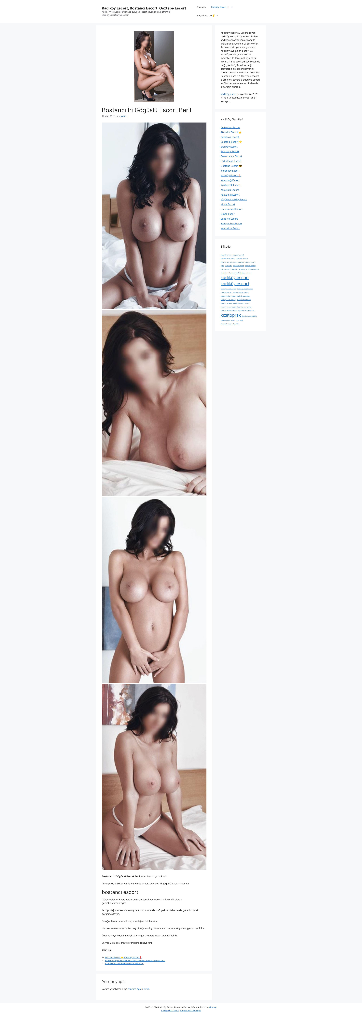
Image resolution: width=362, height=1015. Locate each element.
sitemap (213, 1007)
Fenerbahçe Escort (231, 156)
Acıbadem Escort (230, 127)
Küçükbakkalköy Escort (234, 199)
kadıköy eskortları (243, 296)
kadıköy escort (229, 94)
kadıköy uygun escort (228, 307)
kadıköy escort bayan (228, 289)
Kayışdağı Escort (230, 180)
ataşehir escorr (226, 255)
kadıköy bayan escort (243, 273)
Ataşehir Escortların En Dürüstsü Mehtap (124, 963)
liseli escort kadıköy (249, 316)
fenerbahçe (243, 269)
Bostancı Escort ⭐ (114, 957)
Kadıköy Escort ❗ (220, 7)
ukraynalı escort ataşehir (229, 324)
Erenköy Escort (229, 146)
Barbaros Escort (230, 137)
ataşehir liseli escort (228, 258)
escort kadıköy (250, 266)
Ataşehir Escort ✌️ (206, 15)
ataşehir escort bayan (190, 1010)
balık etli (228, 266)
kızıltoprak (231, 315)
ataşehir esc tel (238, 255)
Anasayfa (201, 7)
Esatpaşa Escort (230, 151)
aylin (222, 266)
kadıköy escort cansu (245, 289)
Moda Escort (228, 204)
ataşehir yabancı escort (246, 262)
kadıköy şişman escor (246, 310)
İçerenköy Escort (230, 170)
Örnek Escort (228, 214)
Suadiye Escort (229, 218)
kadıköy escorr (235, 277)
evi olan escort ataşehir (229, 269)
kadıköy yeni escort (244, 307)
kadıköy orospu (226, 303)
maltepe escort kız (170, 1010)
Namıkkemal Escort (232, 209)
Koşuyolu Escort (230, 190)
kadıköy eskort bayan (240, 292)
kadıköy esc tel (226, 292)
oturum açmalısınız (138, 989)
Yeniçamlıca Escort (231, 223)
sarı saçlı (240, 320)
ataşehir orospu (242, 258)
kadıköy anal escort (228, 273)
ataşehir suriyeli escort (229, 262)
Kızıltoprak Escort (230, 185)
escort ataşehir (238, 266)
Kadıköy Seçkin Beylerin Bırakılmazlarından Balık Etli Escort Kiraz (135, 960)
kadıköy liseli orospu (228, 300)
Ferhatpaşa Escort (231, 161)
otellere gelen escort (228, 320)
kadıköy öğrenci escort (229, 310)
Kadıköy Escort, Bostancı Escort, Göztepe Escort (144, 8)
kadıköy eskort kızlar (228, 296)
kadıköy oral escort (244, 300)
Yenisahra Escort (230, 228)
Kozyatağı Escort (230, 194)
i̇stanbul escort (253, 269)
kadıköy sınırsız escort (241, 303)
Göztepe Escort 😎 (231, 165)
